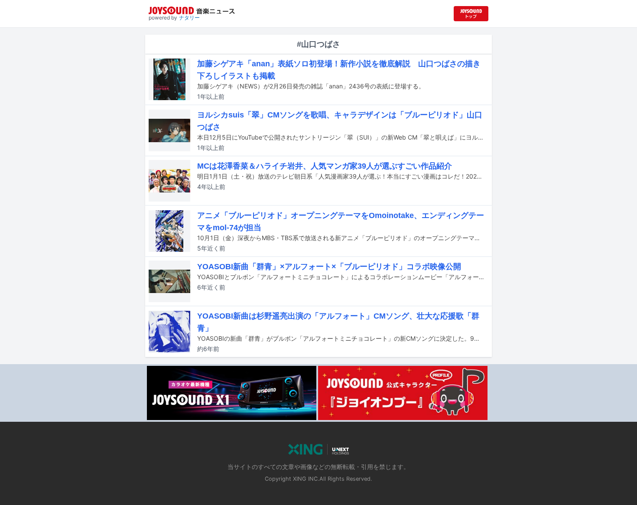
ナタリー (189, 17)
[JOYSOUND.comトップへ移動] (471, 13)
